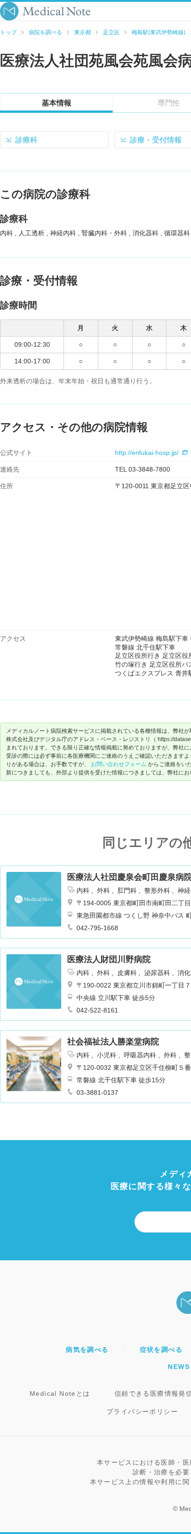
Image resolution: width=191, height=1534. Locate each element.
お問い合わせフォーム (118, 764)
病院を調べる (45, 32)
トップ (8, 32)
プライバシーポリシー (142, 1411)
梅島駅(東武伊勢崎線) (158, 32)
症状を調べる (161, 1349)
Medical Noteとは (60, 1393)
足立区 (111, 32)
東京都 (82, 32)
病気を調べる (87, 1349)
